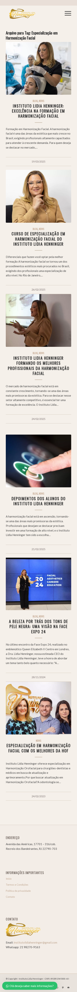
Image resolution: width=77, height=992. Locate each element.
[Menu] (66, 13)
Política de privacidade (18, 890)
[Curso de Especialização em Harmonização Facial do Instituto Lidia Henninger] (38, 196)
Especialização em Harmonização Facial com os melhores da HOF (39, 747)
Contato (10, 896)
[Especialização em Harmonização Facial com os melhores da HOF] (38, 708)
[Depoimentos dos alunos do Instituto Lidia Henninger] (38, 461)
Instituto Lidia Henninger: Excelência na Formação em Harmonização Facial (38, 111)
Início (9, 878)
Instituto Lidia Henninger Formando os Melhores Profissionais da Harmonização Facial (38, 365)
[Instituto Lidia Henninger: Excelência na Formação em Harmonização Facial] (38, 68)
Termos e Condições (17, 884)
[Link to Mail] (68, 987)
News (41, 101)
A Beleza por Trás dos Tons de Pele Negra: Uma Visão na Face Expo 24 (38, 626)
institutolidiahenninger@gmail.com (35, 942)
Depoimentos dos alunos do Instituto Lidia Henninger (39, 501)
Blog (35, 101)
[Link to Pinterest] (63, 987)
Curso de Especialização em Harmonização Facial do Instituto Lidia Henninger (38, 239)
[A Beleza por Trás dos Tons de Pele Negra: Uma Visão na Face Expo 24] (38, 583)
